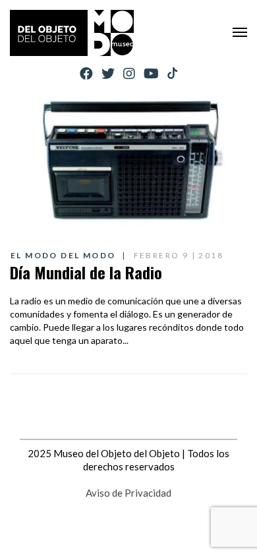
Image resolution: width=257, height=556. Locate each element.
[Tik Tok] (172, 74)
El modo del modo (63, 255)
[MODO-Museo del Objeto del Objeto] (72, 33)
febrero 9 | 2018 (178, 255)
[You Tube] (151, 73)
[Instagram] (129, 73)
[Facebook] (86, 73)
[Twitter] (108, 73)
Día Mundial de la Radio (86, 272)
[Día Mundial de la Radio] (128, 161)
